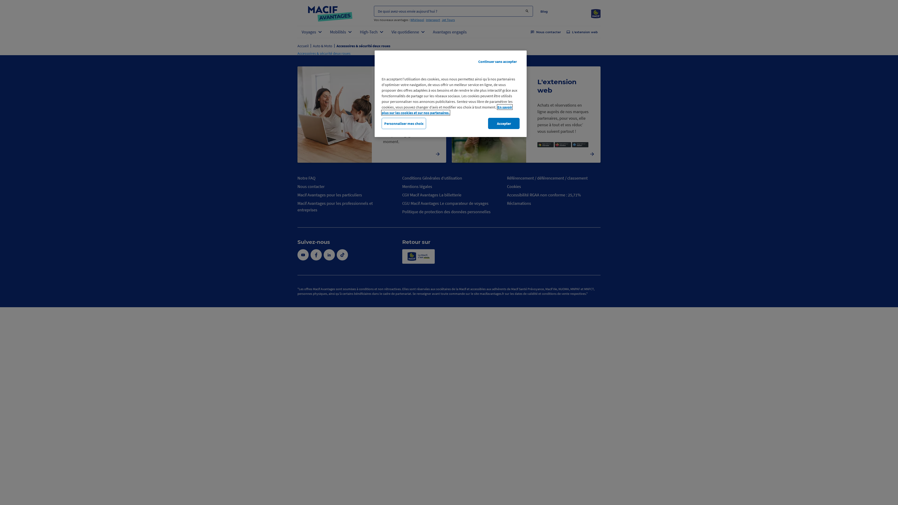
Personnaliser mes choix (404, 123)
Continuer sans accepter (497, 61)
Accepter (504, 123)
